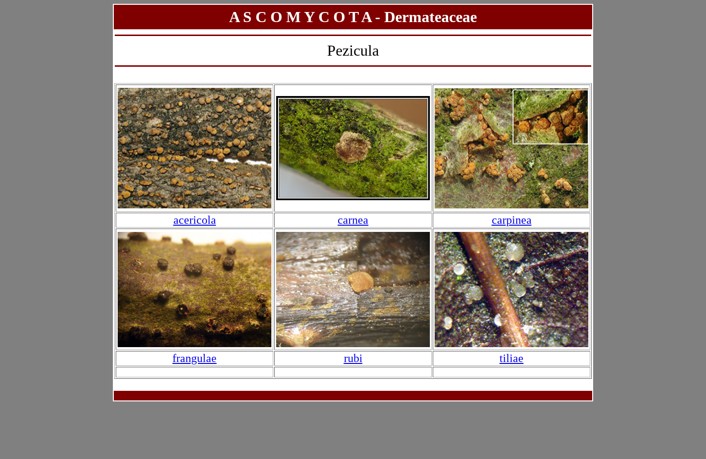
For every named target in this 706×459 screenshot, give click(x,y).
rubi (353, 358)
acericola (194, 220)
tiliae (511, 358)
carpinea (512, 220)
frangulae (194, 358)
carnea (353, 220)
